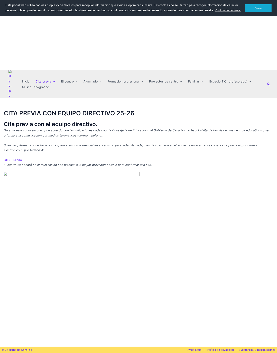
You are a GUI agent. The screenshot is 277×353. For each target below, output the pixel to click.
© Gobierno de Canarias (17, 349)
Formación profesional (123, 81)
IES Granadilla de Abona (139, 39)
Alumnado (90, 81)
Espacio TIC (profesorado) (228, 81)
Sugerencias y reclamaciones (257, 349)
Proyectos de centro (163, 81)
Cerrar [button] (258, 8)
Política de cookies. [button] (228, 10)
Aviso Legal (194, 349)
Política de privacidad (220, 349)
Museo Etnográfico (35, 87)
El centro (67, 81)
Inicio (26, 81)
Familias (194, 81)
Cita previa (43, 81)
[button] (53, 81)
